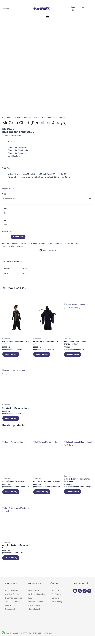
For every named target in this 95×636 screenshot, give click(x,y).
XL (26, 273)
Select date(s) (11, 354)
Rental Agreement (35, 602)
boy (8, 246)
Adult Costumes (11, 591)
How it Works (33, 591)
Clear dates (7, 231)
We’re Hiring (57, 602)
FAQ (30, 598)
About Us (55, 591)
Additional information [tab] (12, 261)
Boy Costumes (8, 117)
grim (12, 246)
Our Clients (56, 594)
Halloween (46, 117)
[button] (47, 16)
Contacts (55, 598)
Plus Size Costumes (13, 598)
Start (4, 209)
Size (4, 194)
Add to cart (18, 237)
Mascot (8, 605)
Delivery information (36, 594)
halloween (19, 246)
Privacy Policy (34, 605)
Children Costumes (23, 117)
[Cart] (82, 8)
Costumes (36, 117)
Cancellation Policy (36, 609)
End (4, 220)
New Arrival (10, 609)
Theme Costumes (59, 117)
